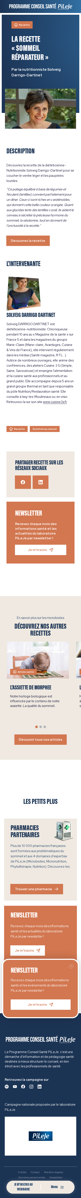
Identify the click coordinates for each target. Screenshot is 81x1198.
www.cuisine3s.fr (55, 402)
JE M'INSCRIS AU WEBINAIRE (23, 1187)
